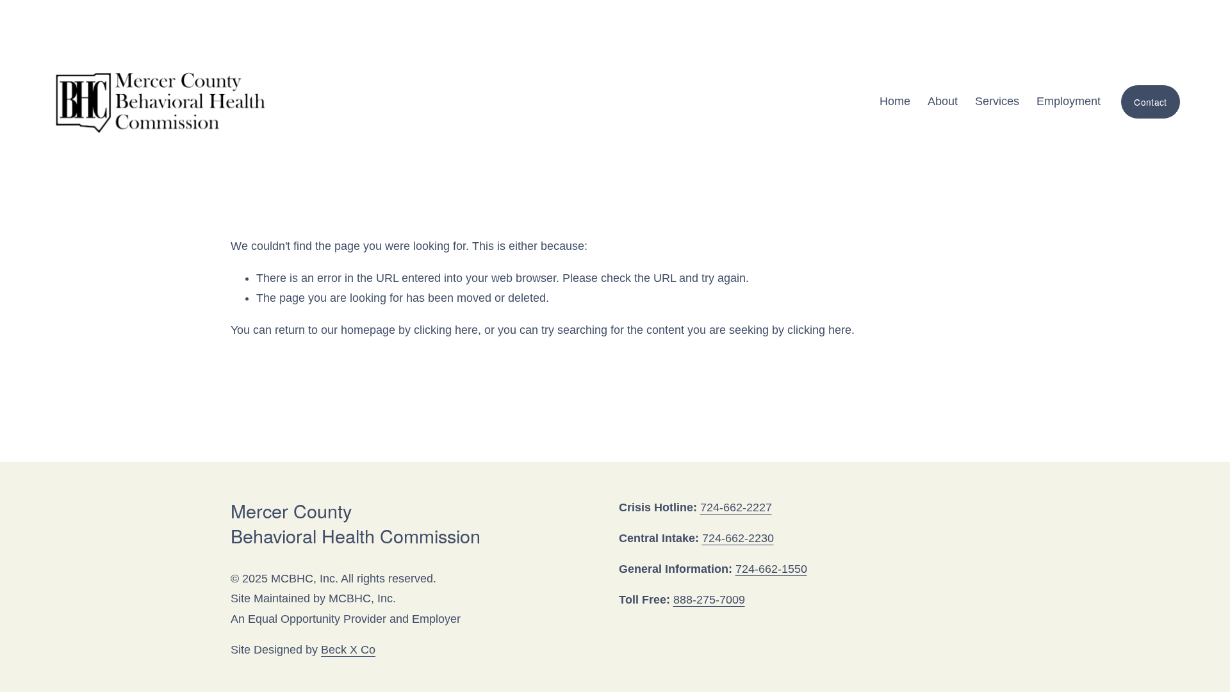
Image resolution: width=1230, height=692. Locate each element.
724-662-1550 (771, 569)
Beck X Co (348, 649)
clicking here (446, 330)
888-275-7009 (709, 599)
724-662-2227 (736, 507)
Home (895, 101)
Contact (1150, 101)
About (943, 101)
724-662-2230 (738, 538)
